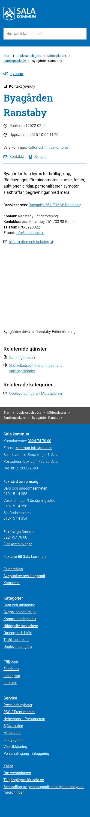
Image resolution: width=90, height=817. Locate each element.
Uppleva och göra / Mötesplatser (35, 393)
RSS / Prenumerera (19, 712)
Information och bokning (29, 242)
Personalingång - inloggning (26, 753)
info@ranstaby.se (30, 233)
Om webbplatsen (17, 773)
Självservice (13, 726)
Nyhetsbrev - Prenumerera (24, 719)
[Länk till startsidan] (19, 14)
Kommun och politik (19, 619)
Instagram (11, 676)
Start (7, 56)
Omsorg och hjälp (17, 633)
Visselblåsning (15, 746)
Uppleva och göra (28, 56)
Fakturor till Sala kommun (24, 556)
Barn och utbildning (19, 605)
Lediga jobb (13, 739)
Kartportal (11, 583)
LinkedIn (10, 683)
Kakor (8, 766)
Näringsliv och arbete (20, 626)
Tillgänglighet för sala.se (23, 780)
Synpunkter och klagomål (24, 576)
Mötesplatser (56, 56)
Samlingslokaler (14, 61)
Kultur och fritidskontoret (48, 147)
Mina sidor (12, 733)
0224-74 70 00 (39, 441)
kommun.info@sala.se (33, 448)
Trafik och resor (16, 640)
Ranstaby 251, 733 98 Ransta (53, 205)
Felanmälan (13, 569)
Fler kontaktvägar (17, 544)
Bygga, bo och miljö (19, 612)
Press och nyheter (17, 705)
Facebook (11, 669)
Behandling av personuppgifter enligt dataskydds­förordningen (43, 790)
